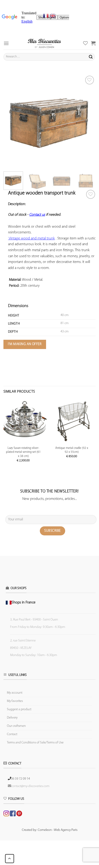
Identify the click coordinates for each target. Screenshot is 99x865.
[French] (46, 16)
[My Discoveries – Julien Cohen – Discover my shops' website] (44, 43)
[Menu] (6, 43)
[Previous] (11, 120)
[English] (52, 16)
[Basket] (93, 43)
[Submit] (91, 57)
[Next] (88, 120)
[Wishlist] (90, 194)
